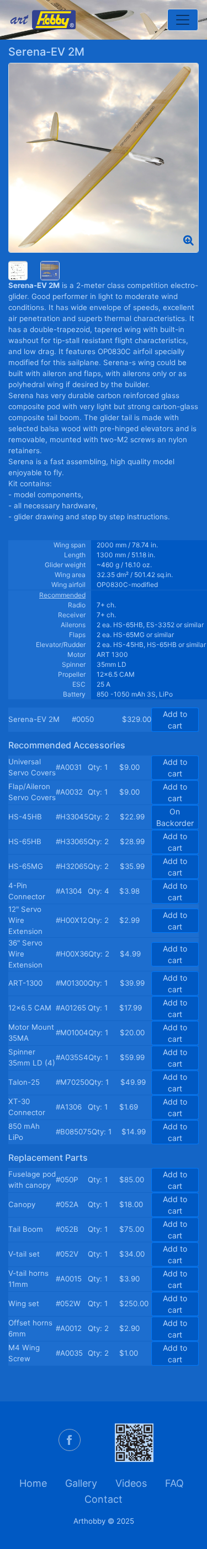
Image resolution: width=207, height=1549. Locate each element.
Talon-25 (24, 1082)
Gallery (81, 1483)
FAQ (174, 1483)
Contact (103, 1499)
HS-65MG (25, 866)
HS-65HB (24, 841)
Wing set (23, 1303)
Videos (131, 1483)
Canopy (21, 1204)
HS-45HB (25, 816)
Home (33, 1483)
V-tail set (24, 1253)
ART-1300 (25, 983)
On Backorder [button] (175, 817)
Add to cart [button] (175, 719)
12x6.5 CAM (29, 1007)
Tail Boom (25, 1229)
